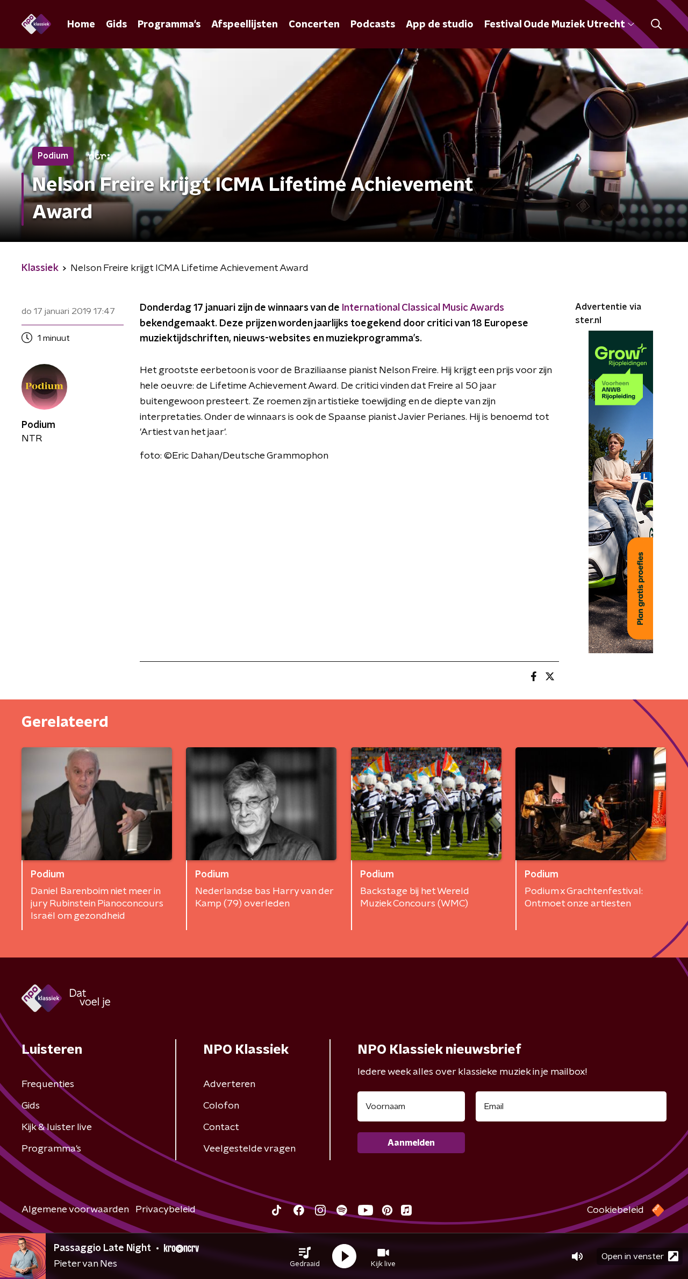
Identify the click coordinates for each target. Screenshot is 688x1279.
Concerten (314, 25)
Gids (116, 25)
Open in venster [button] (632, 1256)
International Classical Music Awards (423, 308)
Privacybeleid (165, 1209)
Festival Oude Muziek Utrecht (554, 25)
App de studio (440, 25)
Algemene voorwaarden (75, 1209)
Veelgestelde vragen (249, 1149)
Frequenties (48, 1084)
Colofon (221, 1106)
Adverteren (229, 1084)
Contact (221, 1127)
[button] (305, 1256)
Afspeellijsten (244, 25)
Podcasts (372, 25)
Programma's (169, 25)
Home (81, 25)
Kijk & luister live (57, 1127)
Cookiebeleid (615, 1210)
